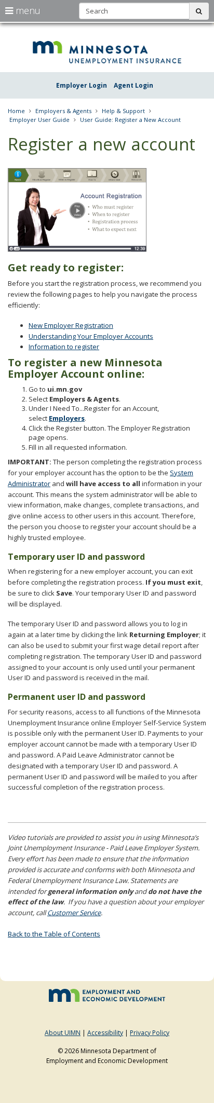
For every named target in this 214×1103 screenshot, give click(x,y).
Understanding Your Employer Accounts (91, 336)
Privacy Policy (149, 1032)
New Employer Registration (71, 325)
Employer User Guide (39, 119)
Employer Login (81, 85)
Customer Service (74, 912)
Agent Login (133, 85)
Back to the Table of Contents (54, 934)
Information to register (64, 346)
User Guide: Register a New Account (130, 119)
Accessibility (105, 1032)
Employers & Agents (63, 111)
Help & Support (123, 111)
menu (27, 10)
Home (16, 111)
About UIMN (63, 1032)
